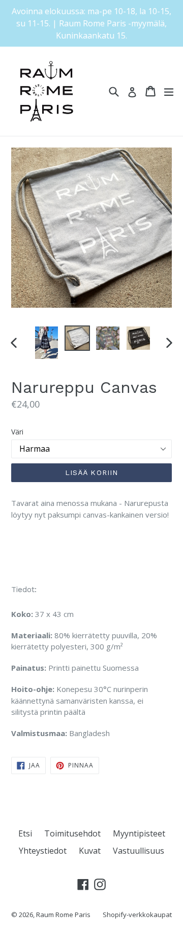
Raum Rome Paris (63, 914)
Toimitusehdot (72, 833)
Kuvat (90, 850)
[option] (47, 342)
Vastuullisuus (138, 850)
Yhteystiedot (43, 850)
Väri (17, 431)
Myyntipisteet (139, 833)
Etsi (25, 833)
